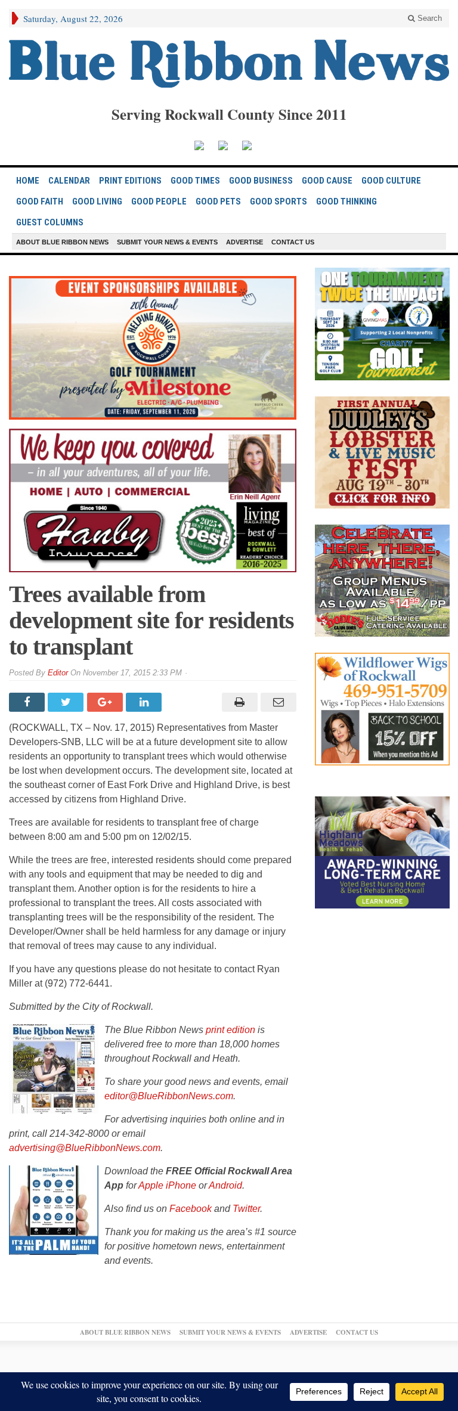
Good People (159, 201)
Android (225, 1185)
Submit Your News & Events (167, 242)
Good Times (195, 180)
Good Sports (278, 201)
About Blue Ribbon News (62, 242)
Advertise (244, 242)
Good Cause (327, 180)
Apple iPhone (167, 1185)
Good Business (261, 180)
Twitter (246, 1209)
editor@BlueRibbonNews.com (168, 1096)
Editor (58, 672)
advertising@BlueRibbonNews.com (84, 1148)
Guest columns (49, 222)
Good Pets (218, 201)
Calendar (69, 180)
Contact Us (292, 242)
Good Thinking (346, 201)
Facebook (190, 1209)
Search (428, 18)
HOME (27, 180)
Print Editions (130, 180)
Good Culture (391, 180)
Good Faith (39, 201)
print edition (230, 1030)
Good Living (97, 201)
